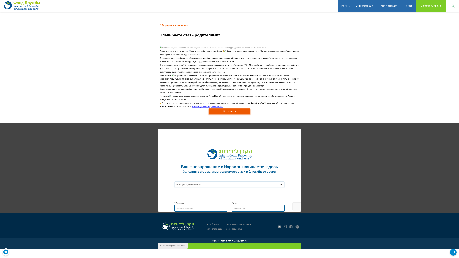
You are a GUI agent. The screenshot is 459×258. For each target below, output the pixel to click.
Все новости (229, 111)
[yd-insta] (285, 226)
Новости (409, 6)
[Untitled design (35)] (297, 226)
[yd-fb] (290, 226)
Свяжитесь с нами (431, 6)
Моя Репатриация (214, 229)
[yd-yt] (279, 227)
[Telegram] (5, 252)
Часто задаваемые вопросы (238, 224)
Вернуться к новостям (175, 25)
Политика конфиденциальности (172, 246)
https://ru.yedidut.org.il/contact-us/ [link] (207, 106)
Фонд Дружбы (213, 224)
